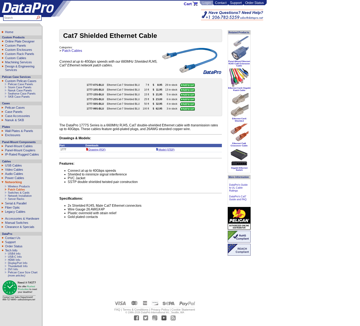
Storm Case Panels (19, 87)
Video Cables (14, 169)
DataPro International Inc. (155, 312)
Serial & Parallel (15, 203)
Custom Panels (15, 45)
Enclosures (12, 135)
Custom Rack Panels (19, 54)
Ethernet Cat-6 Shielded (239, 119)
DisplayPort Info (17, 263)
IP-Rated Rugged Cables (22, 154)
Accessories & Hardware (22, 218)
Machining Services (18, 62)
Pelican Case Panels (20, 84)
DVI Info (13, 269)
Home (9, 32)
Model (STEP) (166, 149)
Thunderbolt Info (18, 266)
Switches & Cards (19, 192)
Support (236, 3)
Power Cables (14, 178)
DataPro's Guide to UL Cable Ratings (238, 187)
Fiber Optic (12, 207)
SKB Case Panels (19, 96)
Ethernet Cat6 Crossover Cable (239, 144)
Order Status (254, 3)
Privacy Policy (160, 309)
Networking (13, 182)
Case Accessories (17, 116)
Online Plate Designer (20, 41)
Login (206, 3)
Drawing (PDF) (97, 149)
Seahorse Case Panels (22, 93)
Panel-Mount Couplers (20, 150)
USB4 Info (14, 253)
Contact (220, 3)
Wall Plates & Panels (19, 131)
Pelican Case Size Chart (23, 272)
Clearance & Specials (19, 227)
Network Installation (20, 195)
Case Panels (13, 111)
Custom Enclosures (18, 49)
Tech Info (11, 250)
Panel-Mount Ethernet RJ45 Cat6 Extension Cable (239, 63)
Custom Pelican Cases (20, 81)
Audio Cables (14, 173)
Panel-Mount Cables (19, 146)
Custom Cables (15, 58)
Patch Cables (16, 189)
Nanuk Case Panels (20, 90)
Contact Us (12, 238)
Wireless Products (19, 186)
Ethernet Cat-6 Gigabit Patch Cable (239, 89)
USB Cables (13, 165)
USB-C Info (15, 256)
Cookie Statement (183, 309)
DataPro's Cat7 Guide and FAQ (237, 198)
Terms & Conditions (135, 309)
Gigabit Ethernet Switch (239, 169)
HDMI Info (14, 259)
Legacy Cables (15, 211)
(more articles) (16, 275)
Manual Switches (16, 222)
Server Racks (16, 198)
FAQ (117, 309)
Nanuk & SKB (14, 120)
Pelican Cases (15, 107)
